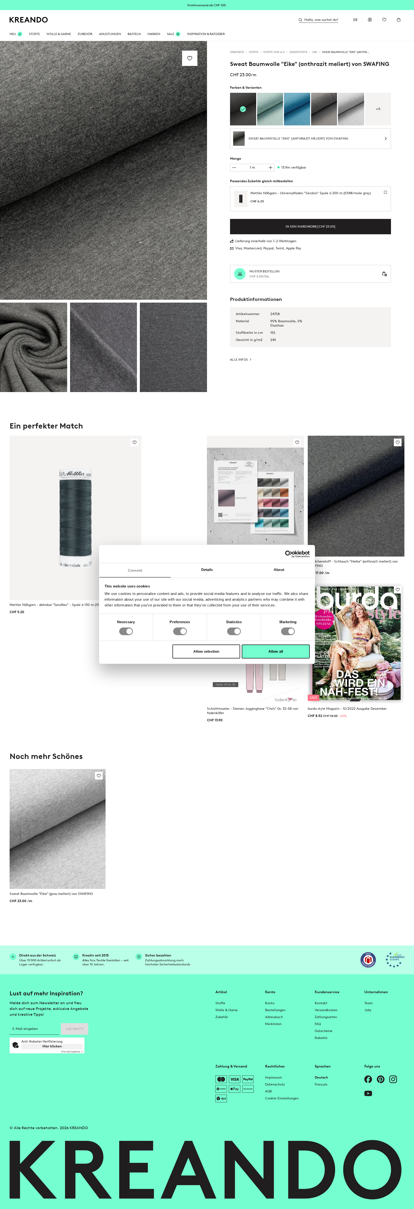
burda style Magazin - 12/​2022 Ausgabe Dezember (347, 709)
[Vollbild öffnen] (103, 170)
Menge (235, 159)
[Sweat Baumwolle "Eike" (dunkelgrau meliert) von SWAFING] (324, 109)
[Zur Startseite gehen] (29, 20)
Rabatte (321, 1038)
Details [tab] (207, 570)
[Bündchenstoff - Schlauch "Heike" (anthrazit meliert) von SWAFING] (356, 496)
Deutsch (321, 1077)
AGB (268, 1091)
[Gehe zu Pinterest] (380, 1079)
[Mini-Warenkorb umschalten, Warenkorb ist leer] (398, 19)
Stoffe (34, 34)
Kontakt (321, 1003)
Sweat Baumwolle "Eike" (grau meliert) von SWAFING (51, 894)
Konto (269, 1003)
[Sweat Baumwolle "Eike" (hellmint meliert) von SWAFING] (270, 109)
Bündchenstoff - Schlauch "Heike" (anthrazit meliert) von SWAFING (353, 563)
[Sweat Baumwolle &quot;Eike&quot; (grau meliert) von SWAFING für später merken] (99, 776)
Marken (154, 34)
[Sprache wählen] (355, 19)
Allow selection (206, 651)
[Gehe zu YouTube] (368, 1093)
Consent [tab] (135, 570)
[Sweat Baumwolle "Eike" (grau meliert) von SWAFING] (351, 109)
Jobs (367, 1010)
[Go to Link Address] (207, 5)
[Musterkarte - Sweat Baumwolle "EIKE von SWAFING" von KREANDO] (255, 496)
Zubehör (85, 34)
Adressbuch (274, 1017)
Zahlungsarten (326, 1017)
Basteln (134, 34)
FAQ (318, 1024)
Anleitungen (110, 34)
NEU (13, 34)
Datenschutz (275, 1084)
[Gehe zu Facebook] (368, 1079)
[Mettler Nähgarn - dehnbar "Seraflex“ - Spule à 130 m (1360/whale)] (75, 518)
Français (321, 1084)
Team (368, 1003)
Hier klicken (52, 1046)
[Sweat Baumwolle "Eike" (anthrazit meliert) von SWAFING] (33, 347)
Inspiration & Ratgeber (206, 34)
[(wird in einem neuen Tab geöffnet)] (368, 960)
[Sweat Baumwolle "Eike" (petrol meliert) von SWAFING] (297, 109)
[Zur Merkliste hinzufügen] (189, 58)
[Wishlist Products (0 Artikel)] (384, 19)
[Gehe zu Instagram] (393, 1079)
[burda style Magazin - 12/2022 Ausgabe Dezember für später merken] (398, 589)
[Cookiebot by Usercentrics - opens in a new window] (289, 554)
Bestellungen (275, 1010)
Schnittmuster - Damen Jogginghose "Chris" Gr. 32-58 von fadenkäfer (252, 711)
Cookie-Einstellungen (282, 1098)
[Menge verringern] (234, 167)
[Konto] (370, 19)
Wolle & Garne (59, 34)
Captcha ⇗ (72, 1051)
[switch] (180, 631)
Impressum (273, 1077)
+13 (378, 109)
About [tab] (279, 570)
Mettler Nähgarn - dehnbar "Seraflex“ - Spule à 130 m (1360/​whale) (62, 605)
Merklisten (273, 1024)
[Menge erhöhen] (270, 167)
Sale (170, 34)
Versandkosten (326, 1010)
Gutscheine (323, 1031)
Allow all (275, 651)
